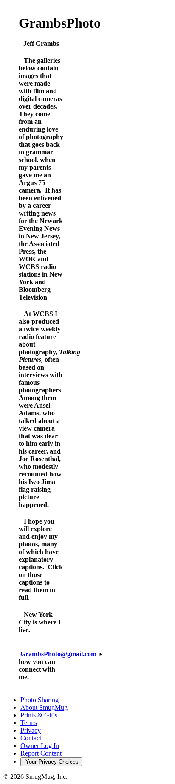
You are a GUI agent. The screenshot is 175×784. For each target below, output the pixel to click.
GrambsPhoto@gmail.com (58, 654)
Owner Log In (39, 745)
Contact (30, 738)
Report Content (41, 753)
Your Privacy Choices (51, 762)
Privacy (30, 730)
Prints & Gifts (38, 715)
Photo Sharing (39, 699)
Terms (28, 722)
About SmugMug (44, 707)
